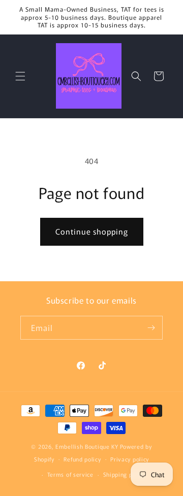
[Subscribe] (151, 328)
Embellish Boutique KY (86, 446)
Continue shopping (91, 231)
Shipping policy (124, 474)
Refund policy (82, 459)
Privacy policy (129, 459)
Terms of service (70, 474)
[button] (20, 76)
